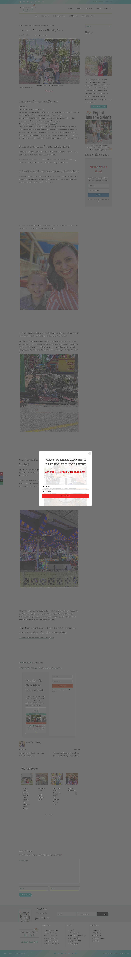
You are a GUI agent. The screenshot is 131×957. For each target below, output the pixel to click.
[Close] (89, 453)
